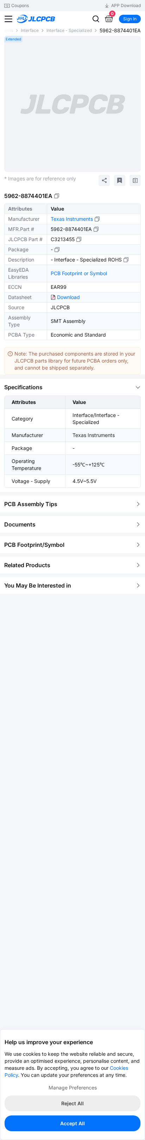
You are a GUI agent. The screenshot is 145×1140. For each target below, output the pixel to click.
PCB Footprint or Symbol (79, 273)
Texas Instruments (72, 219)
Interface (30, 30)
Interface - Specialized (69, 30)
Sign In (130, 18)
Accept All (72, 1123)
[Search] (95, 18)
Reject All (72, 1103)
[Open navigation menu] (8, 19)
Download (68, 297)
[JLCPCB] (44, 19)
